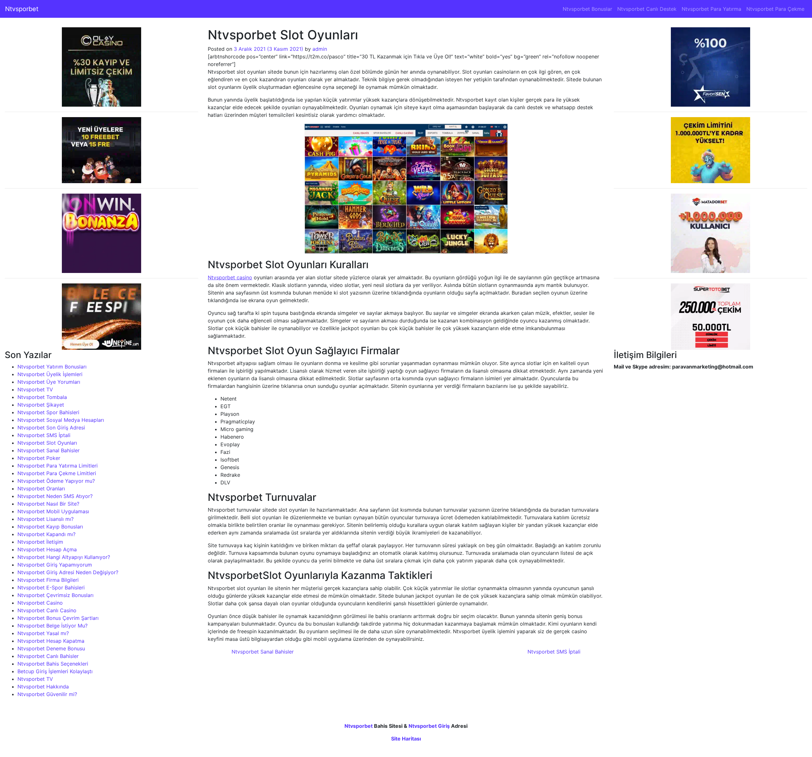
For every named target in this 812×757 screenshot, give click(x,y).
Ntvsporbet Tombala (42, 397)
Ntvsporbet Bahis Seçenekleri (52, 664)
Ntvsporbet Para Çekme (775, 9)
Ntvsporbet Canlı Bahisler (48, 656)
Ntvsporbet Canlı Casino (46, 610)
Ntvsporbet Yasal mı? (43, 633)
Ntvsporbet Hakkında (43, 686)
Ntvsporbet (21, 9)
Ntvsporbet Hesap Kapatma (50, 641)
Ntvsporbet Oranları (41, 488)
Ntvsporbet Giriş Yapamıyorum (54, 564)
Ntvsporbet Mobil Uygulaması (53, 511)
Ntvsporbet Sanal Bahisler (48, 450)
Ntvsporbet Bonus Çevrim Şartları (58, 618)
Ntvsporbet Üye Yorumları (48, 382)
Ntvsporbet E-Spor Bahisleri (51, 587)
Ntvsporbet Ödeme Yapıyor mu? (56, 481)
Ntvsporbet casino (230, 277)
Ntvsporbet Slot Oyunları (47, 443)
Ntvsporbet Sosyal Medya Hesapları (60, 420)
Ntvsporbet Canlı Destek (647, 9)
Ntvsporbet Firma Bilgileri (48, 580)
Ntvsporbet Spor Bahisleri (48, 412)
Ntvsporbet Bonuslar (587, 9)
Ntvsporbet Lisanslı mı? (45, 519)
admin (319, 49)
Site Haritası (406, 738)
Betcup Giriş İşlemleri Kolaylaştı (55, 671)
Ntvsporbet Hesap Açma (47, 549)
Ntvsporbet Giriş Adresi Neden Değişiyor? (67, 572)
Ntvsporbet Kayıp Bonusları (50, 526)
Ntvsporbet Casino (40, 603)
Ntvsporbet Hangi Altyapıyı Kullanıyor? (63, 557)
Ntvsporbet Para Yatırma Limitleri (57, 465)
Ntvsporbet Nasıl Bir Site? (48, 504)
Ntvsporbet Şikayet (40, 405)
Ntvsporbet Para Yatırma (711, 9)
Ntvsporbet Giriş (429, 726)
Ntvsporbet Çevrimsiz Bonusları (55, 595)
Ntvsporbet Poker (38, 458)
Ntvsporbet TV (35, 389)
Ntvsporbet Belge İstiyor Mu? (52, 625)
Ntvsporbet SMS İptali (43, 435)
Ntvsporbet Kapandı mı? (46, 534)
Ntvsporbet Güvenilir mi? (47, 694)
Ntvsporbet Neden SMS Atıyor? (55, 496)
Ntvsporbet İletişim (40, 542)
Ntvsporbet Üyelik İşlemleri (49, 374)
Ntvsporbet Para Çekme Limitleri (56, 473)
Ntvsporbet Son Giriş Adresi (51, 427)
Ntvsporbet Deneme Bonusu (51, 648)
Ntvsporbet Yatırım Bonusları (52, 366)
